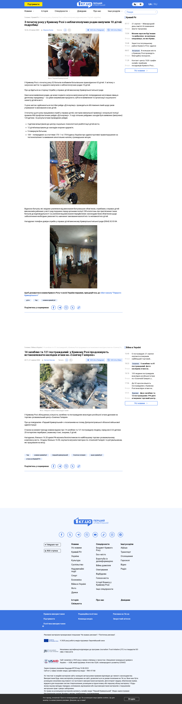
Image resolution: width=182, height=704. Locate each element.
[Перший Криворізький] (91, 4)
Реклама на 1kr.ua (121, 614)
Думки (74, 592)
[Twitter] (72, 307)
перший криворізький (60, 455)
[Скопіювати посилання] (79, 307)
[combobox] (140, 12)
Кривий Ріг (76, 552)
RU (155, 4)
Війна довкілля (103, 565)
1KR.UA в (97, 30)
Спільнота (76, 603)
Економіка (76, 580)
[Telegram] (60, 307)
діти (27, 300)
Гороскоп (125, 560)
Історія (44, 11)
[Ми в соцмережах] (61, 534)
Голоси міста (102, 578)
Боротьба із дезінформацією (104, 559)
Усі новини (139, 70)
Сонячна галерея (79, 455)
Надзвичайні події (77, 570)
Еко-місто (101, 554)
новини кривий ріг (49, 300)
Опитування (102, 569)
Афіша (124, 547)
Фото (73, 588)
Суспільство (77, 564)
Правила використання (54, 614)
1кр (36, 300)
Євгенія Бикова (49, 360)
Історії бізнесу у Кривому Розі (103, 583)
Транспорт (126, 552)
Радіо (123, 569)
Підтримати (33, 4)
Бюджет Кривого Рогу (104, 549)
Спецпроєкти (61, 11)
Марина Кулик (48, 30)
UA (150, 4)
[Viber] (66, 307)
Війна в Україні (78, 584)
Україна (75, 556)
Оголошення (127, 556)
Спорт (74, 575)
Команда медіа (85, 619)
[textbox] (140, 12)
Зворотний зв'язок (121, 619)
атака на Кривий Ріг (33, 459)
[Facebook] (53, 307)
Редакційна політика (87, 614)
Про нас (97, 11)
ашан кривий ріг (96, 455)
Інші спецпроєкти (104, 589)
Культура (75, 560)
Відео (123, 564)
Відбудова (101, 574)
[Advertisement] (73, 329)
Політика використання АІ (53, 625)
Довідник (81, 11)
